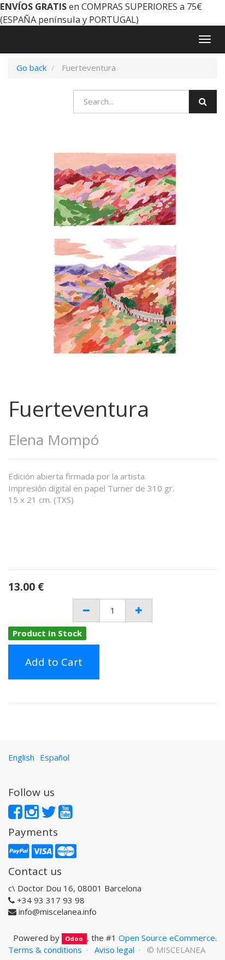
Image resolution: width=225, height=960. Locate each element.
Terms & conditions (45, 949)
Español (54, 757)
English (21, 757)
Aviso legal (114, 949)
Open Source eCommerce (167, 937)
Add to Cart (53, 662)
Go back (31, 67)
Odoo (74, 938)
